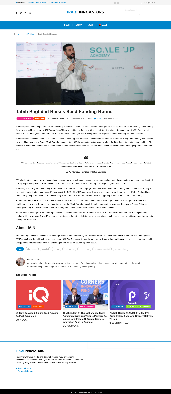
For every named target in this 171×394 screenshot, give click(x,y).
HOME (66, 25)
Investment (39, 118)
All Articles (30, 34)
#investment (32, 249)
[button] (115, 3)
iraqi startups (69, 249)
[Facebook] (16, 13)
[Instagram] (21, 13)
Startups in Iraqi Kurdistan (138, 306)
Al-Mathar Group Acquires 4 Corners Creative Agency (47, 2)
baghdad (45, 249)
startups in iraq (120, 249)
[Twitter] (25, 13)
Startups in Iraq (25, 118)
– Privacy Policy (23, 368)
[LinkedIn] (30, 13)
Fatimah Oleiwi (58, 118)
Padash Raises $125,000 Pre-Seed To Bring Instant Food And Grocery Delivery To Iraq (131, 316)
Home (19, 34)
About (78, 25)
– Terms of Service (25, 371)
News (90, 25)
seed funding (84, 249)
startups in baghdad (102, 249)
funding (56, 249)
